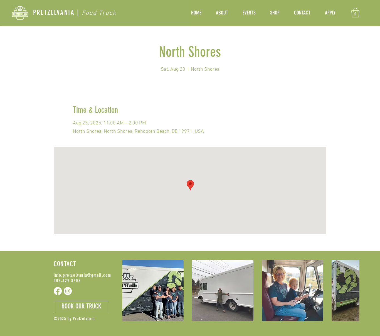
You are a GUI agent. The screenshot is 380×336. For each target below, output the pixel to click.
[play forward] (352, 290)
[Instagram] (68, 291)
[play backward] (129, 290)
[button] (355, 13)
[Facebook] (58, 291)
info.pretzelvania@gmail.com (82, 275)
